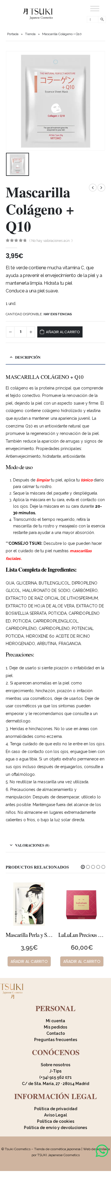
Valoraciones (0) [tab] (32, 845)
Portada (12, 34)
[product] (29, 903)
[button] (82, 866)
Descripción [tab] (27, 357)
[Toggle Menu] (94, 8)
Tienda (30, 34)
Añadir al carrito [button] (29, 961)
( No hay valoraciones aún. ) (51, 241)
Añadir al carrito (63, 332)
